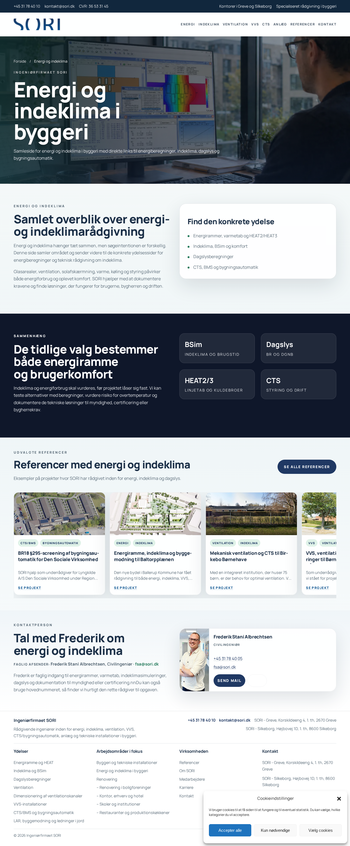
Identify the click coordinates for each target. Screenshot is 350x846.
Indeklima (209, 24)
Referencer (302, 24)
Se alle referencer (307, 466)
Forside (20, 61)
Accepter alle (230, 830)
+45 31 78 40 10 (27, 6)
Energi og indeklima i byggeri (122, 770)
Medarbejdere (192, 779)
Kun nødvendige (275, 830)
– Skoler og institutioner (118, 804)
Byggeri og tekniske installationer (127, 762)
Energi (188, 24)
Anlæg (280, 24)
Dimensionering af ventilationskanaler (48, 795)
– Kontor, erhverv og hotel (120, 795)
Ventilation (235, 24)
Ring (257, 680)
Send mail (229, 680)
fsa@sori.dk (147, 664)
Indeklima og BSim (30, 770)
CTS (266, 24)
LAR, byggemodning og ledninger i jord (49, 820)
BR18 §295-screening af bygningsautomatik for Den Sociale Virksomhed (58, 556)
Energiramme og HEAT (34, 762)
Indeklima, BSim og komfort (220, 246)
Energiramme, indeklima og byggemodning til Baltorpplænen (153, 556)
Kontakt (327, 24)
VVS (255, 24)
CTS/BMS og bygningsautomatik (44, 812)
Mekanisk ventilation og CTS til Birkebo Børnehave (249, 556)
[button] (339, 798)
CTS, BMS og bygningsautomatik (225, 267)
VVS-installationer (30, 804)
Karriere (186, 787)
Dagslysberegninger (213, 256)
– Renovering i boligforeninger (124, 787)
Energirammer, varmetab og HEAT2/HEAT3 (235, 236)
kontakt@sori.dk (60, 6)
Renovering (107, 779)
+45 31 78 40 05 (228, 658)
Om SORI (187, 770)
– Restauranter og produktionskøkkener (133, 812)
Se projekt (29, 587)
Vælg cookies (320, 830)
